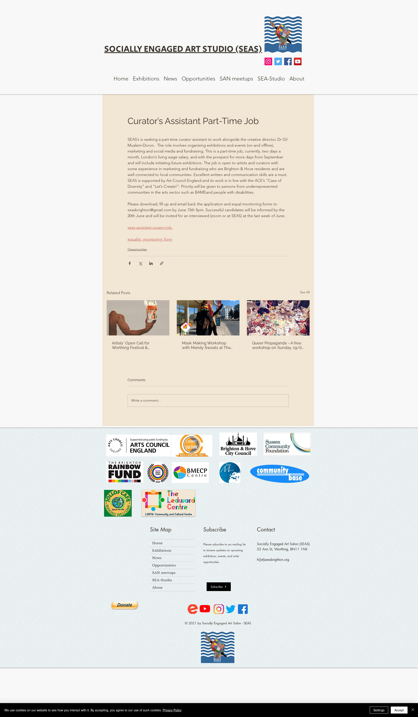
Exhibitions (161, 550)
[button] (146, 78)
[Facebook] (288, 61)
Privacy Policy (172, 710)
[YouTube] (298, 61)
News (157, 558)
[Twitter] (278, 61)
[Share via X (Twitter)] (140, 263)
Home (157, 543)
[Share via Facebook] (130, 263)
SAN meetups (163, 573)
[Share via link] (162, 263)
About (157, 587)
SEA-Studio (162, 580)
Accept (399, 710)
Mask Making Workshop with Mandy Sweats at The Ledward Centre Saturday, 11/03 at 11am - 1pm (206, 345)
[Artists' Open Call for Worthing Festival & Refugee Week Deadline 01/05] (138, 317)
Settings (378, 710)
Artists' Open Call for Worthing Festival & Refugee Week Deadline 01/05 (134, 345)
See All (305, 292)
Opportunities (137, 249)
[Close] (412, 710)
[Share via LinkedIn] (151, 263)
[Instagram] (268, 61)
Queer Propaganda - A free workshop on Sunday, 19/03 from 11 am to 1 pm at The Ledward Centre (278, 345)
